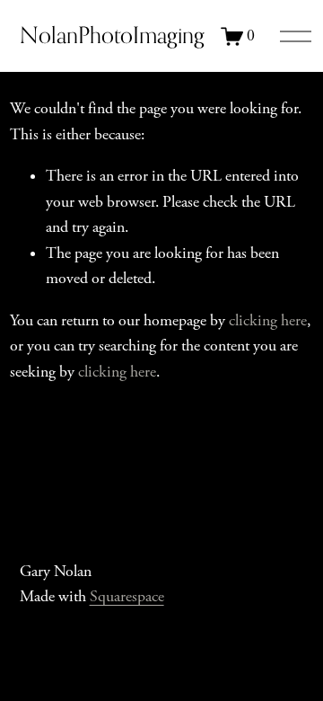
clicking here (268, 321)
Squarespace (127, 597)
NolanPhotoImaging (112, 35)
